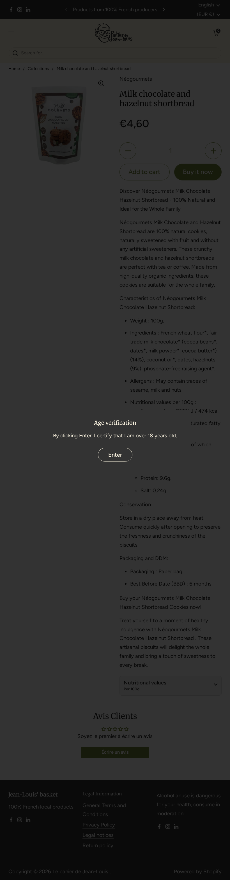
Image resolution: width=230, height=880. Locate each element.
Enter (115, 454)
